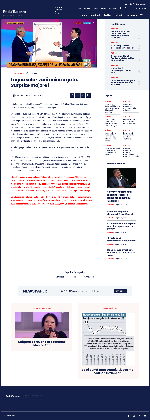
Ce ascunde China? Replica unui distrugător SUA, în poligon (122, 58)
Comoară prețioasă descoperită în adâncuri (122, 47)
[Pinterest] (83, 95)
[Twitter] (142, 8)
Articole (19, 73)
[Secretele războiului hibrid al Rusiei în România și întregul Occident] (121, 178)
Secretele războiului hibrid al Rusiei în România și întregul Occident (120, 34)
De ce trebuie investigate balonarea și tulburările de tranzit (123, 82)
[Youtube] (145, 8)
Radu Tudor (24, 95)
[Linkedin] (139, 8)
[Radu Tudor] (15, 95)
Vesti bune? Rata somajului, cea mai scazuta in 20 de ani (108, 371)
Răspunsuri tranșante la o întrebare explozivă (129, 136)
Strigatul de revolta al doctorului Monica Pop (42, 343)
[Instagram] (136, 8)
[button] (125, 8)
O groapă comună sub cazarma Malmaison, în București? (112, 151)
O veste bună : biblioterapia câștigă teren (121, 70)
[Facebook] (134, 8)
